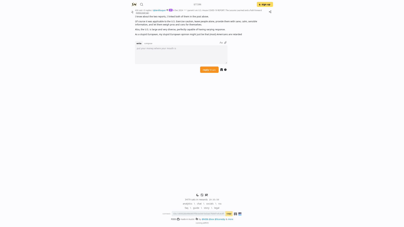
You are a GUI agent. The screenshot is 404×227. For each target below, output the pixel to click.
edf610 (205, 223)
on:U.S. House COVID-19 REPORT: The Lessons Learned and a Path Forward (228, 10)
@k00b (205, 219)
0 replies (148, 10)
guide (196, 207)
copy (229, 213)
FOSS (173, 219)
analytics (187, 203)
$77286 (197, 4)
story (206, 207)
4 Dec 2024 (178, 10)
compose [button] (148, 43)
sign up (266, 4)
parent (191, 10)
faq (186, 207)
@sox (211, 219)
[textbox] (203, 25)
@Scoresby (220, 219)
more (230, 219)
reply (209, 69)
